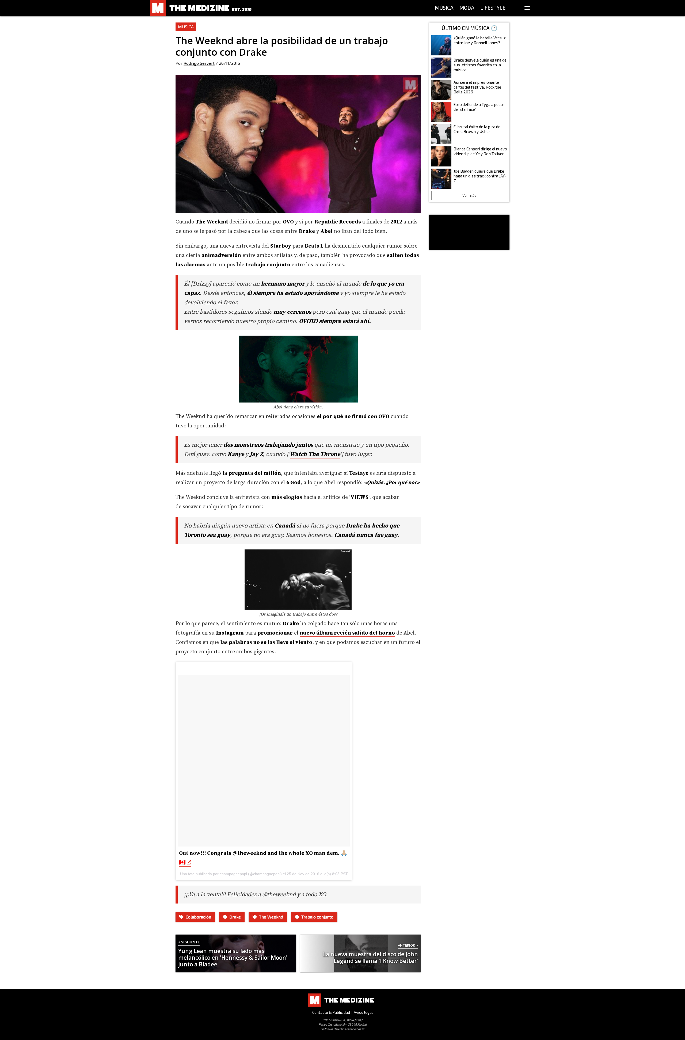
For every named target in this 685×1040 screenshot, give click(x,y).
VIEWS (359, 497)
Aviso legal (363, 1012)
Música (186, 26)
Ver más (469, 195)
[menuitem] (444, 8)
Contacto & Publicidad (331, 1012)
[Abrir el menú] (527, 8)
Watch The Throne (315, 454)
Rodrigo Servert (199, 63)
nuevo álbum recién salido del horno (347, 633)
